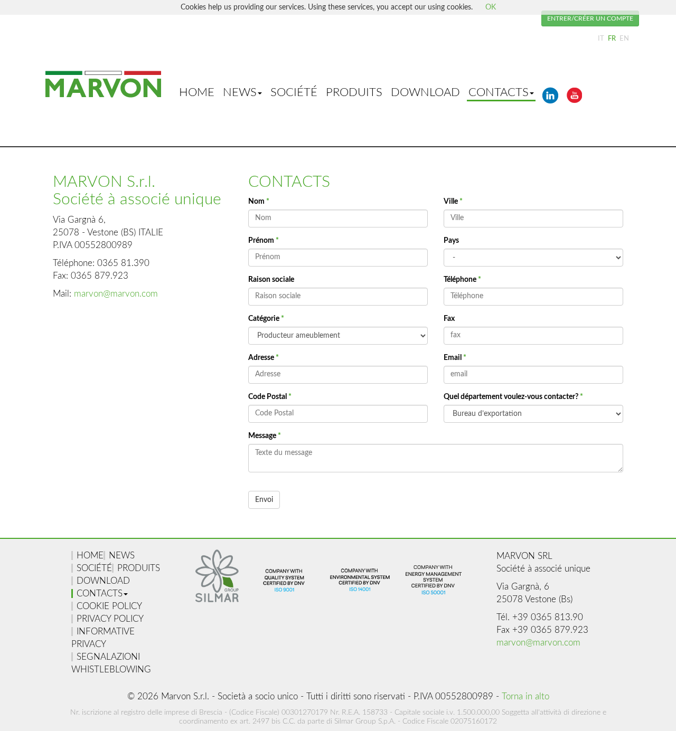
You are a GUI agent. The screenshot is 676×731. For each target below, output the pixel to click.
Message (264, 436)
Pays (451, 240)
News (122, 555)
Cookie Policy (109, 606)
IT (602, 38)
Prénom (263, 240)
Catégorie (266, 318)
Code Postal (270, 397)
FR (612, 38)
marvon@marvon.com (116, 293)
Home (196, 92)
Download (425, 92)
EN (624, 38)
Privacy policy (110, 618)
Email (455, 358)
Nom (258, 201)
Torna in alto (525, 696)
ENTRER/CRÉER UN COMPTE (590, 18)
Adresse (263, 358)
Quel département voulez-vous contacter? (513, 397)
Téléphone (462, 279)
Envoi (264, 500)
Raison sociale (271, 279)
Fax (449, 318)
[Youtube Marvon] (574, 105)
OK (490, 7)
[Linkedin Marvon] (550, 105)
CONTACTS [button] (498, 92)
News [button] (240, 92)
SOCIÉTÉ (293, 92)
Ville (453, 201)
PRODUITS (354, 92)
